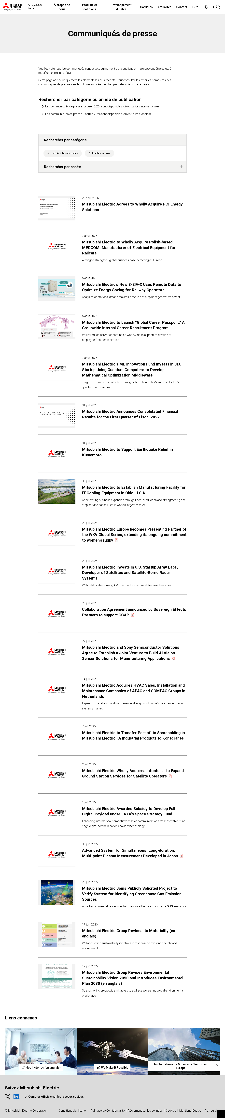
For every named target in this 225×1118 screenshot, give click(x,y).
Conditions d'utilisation (73, 1110)
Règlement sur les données (145, 1110)
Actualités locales (99, 153)
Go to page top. (221, 1114)
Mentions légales (190, 1110)
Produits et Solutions (89, 7)
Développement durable (121, 7)
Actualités (164, 7)
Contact (181, 7)
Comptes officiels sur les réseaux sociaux (56, 1096)
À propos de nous (62, 7)
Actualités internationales (62, 153)
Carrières (146, 7)
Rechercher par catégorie (65, 140)
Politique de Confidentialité (107, 1110)
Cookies (171, 1110)
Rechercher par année (62, 167)
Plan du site (211, 1110)
